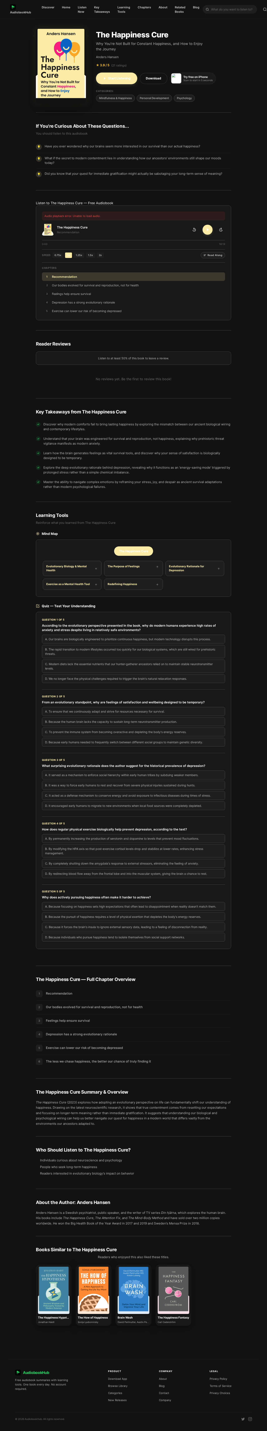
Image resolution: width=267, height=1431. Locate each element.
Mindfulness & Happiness (115, 98)
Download (153, 78)
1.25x (79, 255)
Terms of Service (221, 1386)
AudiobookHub (20, 12)
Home (66, 7)
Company (165, 1400)
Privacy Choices (220, 1393)
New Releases (117, 1400)
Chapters (144, 7)
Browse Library (117, 1386)
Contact (164, 1393)
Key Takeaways (102, 9)
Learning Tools (123, 9)
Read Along (215, 255)
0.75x (57, 255)
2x (100, 255)
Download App (117, 1378)
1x (68, 255)
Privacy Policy (218, 1378)
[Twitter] (243, 1419)
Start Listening (119, 78)
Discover (48, 7)
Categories (115, 1393)
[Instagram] (250, 1419)
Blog (196, 7)
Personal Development (154, 98)
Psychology (184, 98)
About (163, 7)
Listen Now (82, 9)
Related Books (180, 9)
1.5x (90, 255)
